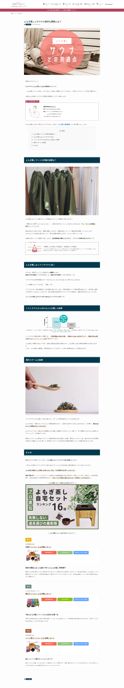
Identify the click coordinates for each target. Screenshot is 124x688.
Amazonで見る (65, 552)
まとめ (36, 145)
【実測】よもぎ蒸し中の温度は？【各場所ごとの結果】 (60, 246)
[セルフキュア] (18, 3)
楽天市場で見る (49, 552)
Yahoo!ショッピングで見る (81, 552)
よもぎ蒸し (28, 24)
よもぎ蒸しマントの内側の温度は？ (44, 134)
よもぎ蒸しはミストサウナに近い (44, 137)
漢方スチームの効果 (40, 142)
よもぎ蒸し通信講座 (64, 124)
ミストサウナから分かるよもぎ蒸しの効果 (46, 139)
